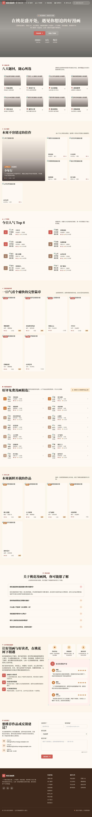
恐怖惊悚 (83, 787)
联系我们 (49, 803)
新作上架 (68, 3)
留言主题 (43, 730)
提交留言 (45, 756)
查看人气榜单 (52, 33)
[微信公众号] (7, 788)
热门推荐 (30, 3)
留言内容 (44, 738)
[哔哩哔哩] (11, 788)
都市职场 (72, 787)
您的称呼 (44, 723)
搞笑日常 (83, 784)
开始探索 (38, 33)
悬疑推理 (83, 781)
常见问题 (49, 797)
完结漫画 (49, 3)
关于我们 (49, 800)
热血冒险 (72, 778)
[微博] (3, 788)
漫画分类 (20, 3)
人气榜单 (39, 3)
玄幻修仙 (72, 781)
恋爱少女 (83, 778)
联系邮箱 (68, 723)
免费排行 (58, 3)
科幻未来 (72, 784)
